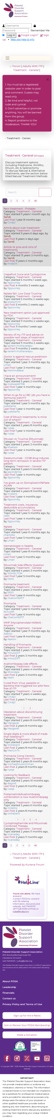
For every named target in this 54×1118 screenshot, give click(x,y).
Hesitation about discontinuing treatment (23, 713)
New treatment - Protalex (20, 208)
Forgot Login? (30, 35)
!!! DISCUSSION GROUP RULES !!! (22, 80)
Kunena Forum (34, 864)
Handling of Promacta (17, 644)
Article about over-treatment (22, 228)
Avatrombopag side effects (20, 663)
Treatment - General (19, 155)
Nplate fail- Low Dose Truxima (23, 293)
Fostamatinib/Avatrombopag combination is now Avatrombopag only (26, 797)
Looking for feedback (17, 775)
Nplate (8, 526)
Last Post (9, 219)
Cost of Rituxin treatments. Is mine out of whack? (25, 418)
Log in (11, 35)
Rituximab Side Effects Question (24, 565)
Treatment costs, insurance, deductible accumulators (21, 506)
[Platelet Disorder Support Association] (11, 10)
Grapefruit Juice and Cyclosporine (25, 274)
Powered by (17, 864)
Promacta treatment (16, 584)
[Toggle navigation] (7, 58)
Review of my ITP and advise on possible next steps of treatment (24, 336)
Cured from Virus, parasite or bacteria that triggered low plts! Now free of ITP (26, 686)
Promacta (10, 603)
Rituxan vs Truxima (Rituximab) (23, 439)
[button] (50, 10)
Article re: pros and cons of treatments (20, 248)
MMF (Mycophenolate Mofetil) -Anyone (23, 624)
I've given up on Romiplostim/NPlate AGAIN (26, 484)
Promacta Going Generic (19, 756)
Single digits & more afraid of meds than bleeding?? (25, 735)
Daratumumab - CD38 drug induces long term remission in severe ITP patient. (26, 461)
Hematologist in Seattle (18, 546)
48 (35, 200)
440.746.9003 (8, 961)
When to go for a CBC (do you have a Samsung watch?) (27, 396)
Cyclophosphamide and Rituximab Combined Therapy (25, 824)
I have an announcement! (20, 376)
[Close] (47, 79)
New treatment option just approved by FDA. (26, 314)
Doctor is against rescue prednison (25, 356)
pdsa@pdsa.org (21, 911)
